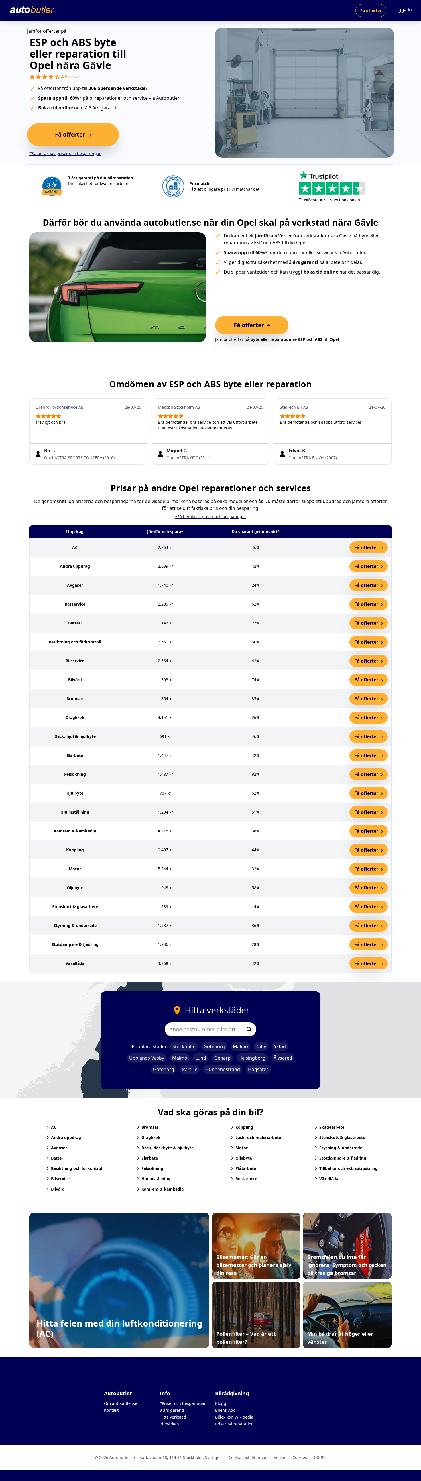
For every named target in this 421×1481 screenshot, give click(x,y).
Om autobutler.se (120, 1403)
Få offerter (370, 10)
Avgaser (59, 1147)
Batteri (57, 1158)
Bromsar (149, 1127)
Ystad (280, 1046)
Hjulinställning (155, 1178)
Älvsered (283, 1058)
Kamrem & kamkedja (162, 1189)
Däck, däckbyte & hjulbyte (167, 1147)
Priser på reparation (234, 1424)
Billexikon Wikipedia (234, 1417)
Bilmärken (169, 1424)
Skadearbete (331, 1127)
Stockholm (184, 1046)
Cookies (299, 1457)
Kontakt (111, 1410)
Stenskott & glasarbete (342, 1137)
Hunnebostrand (222, 1069)
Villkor (280, 1457)
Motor (241, 1147)
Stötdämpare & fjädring (342, 1158)
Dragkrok (150, 1137)
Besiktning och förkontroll (77, 1168)
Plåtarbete (245, 1168)
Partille (189, 1069)
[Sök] (249, 1029)
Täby (261, 1046)
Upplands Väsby (146, 1058)
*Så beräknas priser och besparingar (65, 153)
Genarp (222, 1058)
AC (53, 1127)
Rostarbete (246, 1178)
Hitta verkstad (173, 1417)
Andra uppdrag (66, 1137)
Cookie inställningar (248, 1457)
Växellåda (328, 1178)
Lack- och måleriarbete (258, 1137)
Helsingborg (252, 1058)
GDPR (319, 1457)
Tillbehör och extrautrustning (348, 1168)
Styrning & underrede (340, 1147)
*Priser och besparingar (183, 1403)
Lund (200, 1058)
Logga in (402, 10)
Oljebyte (243, 1158)
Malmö (240, 1046)
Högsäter (258, 1069)
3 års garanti (172, 1410)
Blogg (220, 1403)
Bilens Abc (225, 1410)
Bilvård (58, 1189)
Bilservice (60, 1178)
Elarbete (149, 1158)
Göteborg (214, 1046)
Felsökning (152, 1168)
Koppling (244, 1127)
